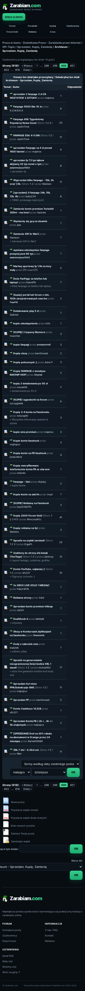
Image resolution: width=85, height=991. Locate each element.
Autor (16, 86)
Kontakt (49, 935)
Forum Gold (12, 32)
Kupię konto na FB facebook (29, 453)
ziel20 (20, 610)
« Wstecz (27, 65)
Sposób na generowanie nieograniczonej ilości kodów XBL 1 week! (30, 664)
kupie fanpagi (21, 344)
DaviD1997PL (24, 506)
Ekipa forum (9, 941)
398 (46, 65)
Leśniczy (48, 556)
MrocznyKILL (34, 519)
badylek (14, 647)
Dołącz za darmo (14, 17)
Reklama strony (22, 597)
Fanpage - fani (21, 481)
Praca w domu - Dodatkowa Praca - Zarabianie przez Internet (41, 42)
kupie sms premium (25, 431)
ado (19, 224)
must (50, 494)
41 (61, 517)
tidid (41, 597)
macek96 (22, 387)
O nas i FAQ (51, 930)
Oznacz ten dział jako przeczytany (33, 77)
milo (47, 323)
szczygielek (16, 403)
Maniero (46, 183)
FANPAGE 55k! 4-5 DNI (26, 135)
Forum (12, 26)
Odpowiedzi (74, 86)
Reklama (32, 32)
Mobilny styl (9, 966)
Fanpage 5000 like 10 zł (27, 106)
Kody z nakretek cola (25, 644)
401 (72, 65)
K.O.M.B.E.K (16, 110)
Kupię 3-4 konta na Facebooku (31, 412)
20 (60, 122)
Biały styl (7, 961)
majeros (49, 97)
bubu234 (31, 196)
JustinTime (23, 126)
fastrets (41, 212)
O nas (52, 32)
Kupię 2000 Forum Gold (27, 515)
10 (61, 572)
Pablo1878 (23, 588)
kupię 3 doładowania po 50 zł (30, 383)
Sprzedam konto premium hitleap (33, 606)
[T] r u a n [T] (30, 269)
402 (6, 69)
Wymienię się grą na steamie (30, 221)
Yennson (14, 237)
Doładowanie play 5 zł (26, 310)
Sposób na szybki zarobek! (29, 540)
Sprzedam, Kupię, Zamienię (34, 46)
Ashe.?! (49, 362)
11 (61, 137)
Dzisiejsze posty (11, 930)
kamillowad (41, 353)
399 (55, 65)
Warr (19, 753)
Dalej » (27, 69)
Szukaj (52, 26)
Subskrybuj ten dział (67, 77)
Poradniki (32, 26)
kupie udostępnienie (25, 323)
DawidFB (31, 282)
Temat (7, 86)
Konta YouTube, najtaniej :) (29, 569)
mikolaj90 (22, 415)
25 (60, 542)
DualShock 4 (20, 618)
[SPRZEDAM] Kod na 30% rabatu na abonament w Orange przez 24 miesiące (31, 737)
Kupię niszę (20, 353)
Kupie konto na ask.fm (26, 494)
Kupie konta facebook (26, 440)
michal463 (44, 667)
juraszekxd (16, 456)
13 (61, 556)
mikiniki (21, 473)
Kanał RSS (8, 955)
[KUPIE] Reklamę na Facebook (31, 503)
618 (17, 69)
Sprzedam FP (21, 699)
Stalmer (14, 314)
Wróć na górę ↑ (11, 972)
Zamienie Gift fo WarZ (26, 233)
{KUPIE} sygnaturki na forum (30, 399)
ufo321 (26, 572)
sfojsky (42, 481)
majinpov (15, 444)
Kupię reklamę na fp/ (25, 528)
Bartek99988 (35, 741)
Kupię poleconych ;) (25, 362)
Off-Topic (8, 46)
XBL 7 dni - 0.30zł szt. (26, 749)
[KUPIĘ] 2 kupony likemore (29, 332)
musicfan (15, 335)
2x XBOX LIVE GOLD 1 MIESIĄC (31, 585)
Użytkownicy (72, 26)
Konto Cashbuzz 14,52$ (27, 708)
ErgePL (28, 544)
